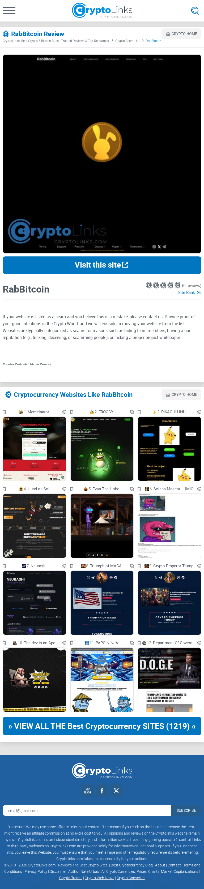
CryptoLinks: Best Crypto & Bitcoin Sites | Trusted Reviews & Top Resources (56, 40)
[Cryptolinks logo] (102, 11)
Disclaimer (58, 871)
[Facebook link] (102, 790)
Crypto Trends (70, 877)
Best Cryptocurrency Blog (132, 864)
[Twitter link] (116, 790)
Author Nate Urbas (83, 871)
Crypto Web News (99, 877)
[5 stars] (178, 285)
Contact (174, 864)
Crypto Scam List (127, 40)
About (160, 864)
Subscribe (186, 810)
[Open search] (195, 10)
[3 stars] (163, 285)
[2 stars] (156, 285)
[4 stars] (171, 285)
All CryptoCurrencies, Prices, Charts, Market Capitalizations (149, 871)
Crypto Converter (131, 877)
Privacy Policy (35, 871)
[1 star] (149, 285)
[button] (9, 10)
